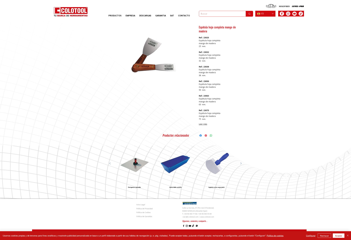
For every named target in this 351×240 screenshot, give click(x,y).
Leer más (203, 124)
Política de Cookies (143, 212)
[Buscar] (249, 13)
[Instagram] (186, 225)
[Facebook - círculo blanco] (282, 14)
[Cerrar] (347, 235)
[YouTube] (190, 225)
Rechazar (324, 235)
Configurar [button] (310, 235)
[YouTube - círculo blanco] (294, 14)
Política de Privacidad (144, 208)
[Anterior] (110, 163)
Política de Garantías (144, 216)
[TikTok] (301, 14)
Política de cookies (275, 235)
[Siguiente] (241, 163)
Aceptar (338, 235)
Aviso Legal (140, 204)
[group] (175, 165)
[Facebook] (183, 225)
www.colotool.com (207, 217)
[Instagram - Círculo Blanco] (288, 14)
